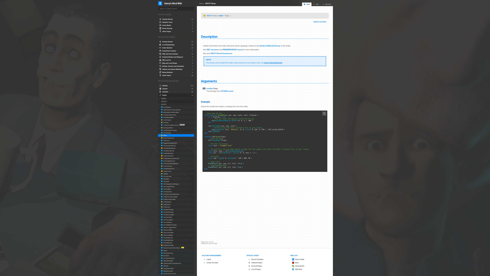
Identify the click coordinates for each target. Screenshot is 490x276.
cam (209, 126)
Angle (221, 158)
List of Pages (256, 269)
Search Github (319, 22)
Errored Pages (256, 266)
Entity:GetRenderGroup (270, 46)
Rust (297, 263)
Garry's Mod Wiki (173, 3)
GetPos (226, 153)
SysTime (231, 158)
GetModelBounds (236, 151)
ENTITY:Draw (210, 3)
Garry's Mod (299, 259)
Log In (209, 259)
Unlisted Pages (256, 263)
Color (248, 129)
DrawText (219, 129)
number (221, 16)
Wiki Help (298, 269)
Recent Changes (257, 259)
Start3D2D (216, 126)
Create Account (212, 263)
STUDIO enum (227, 91)
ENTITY (209, 16)
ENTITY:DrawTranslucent (221, 53)
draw (213, 129)
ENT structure (213, 50)
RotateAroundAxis (222, 121)
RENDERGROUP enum (232, 50)
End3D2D (215, 131)
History (328, 4)
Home (201, 3)
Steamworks (299, 266)
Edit (317, 4)
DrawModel (217, 140)
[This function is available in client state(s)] (204, 16)
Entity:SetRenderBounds (273, 63)
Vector (234, 121)
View (308, 4)
